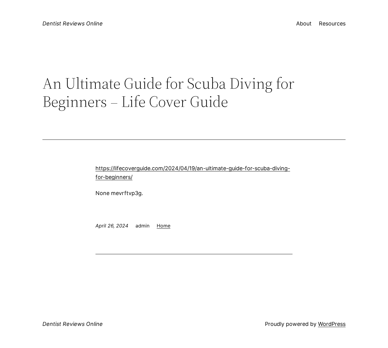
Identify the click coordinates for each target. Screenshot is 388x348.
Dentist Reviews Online (72, 23)
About (304, 23)
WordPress (332, 324)
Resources (332, 23)
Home (163, 226)
